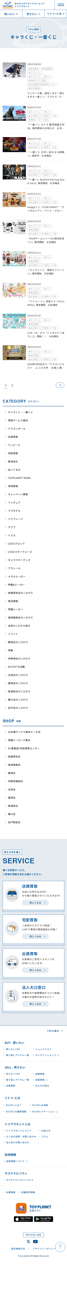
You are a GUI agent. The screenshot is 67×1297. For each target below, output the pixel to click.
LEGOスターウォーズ (20, 551)
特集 (10, 650)
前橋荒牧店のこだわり (20, 592)
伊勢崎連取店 (15, 781)
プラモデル (14, 510)
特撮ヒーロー (15, 609)
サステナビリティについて (20, 1179)
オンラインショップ (45, 1055)
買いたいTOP (13, 1049)
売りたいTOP (13, 1073)
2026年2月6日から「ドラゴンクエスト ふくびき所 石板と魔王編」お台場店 (45, 367)
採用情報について (15, 1161)
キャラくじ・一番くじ (20, 412)
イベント (13, 634)
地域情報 (13, 486)
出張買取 (10, 1085)
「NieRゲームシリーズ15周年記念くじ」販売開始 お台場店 (45, 240)
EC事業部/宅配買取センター (24, 748)
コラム (44, 1136)
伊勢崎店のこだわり (19, 658)
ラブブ (12, 527)
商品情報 (13, 601)
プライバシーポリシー (44, 1248)
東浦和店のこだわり (19, 691)
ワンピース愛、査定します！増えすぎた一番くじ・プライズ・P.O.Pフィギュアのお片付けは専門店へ (45, 98)
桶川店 (12, 814)
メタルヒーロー (17, 576)
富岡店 (12, 797)
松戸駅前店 (14, 822)
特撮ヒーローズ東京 (19, 740)
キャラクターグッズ (19, 560)
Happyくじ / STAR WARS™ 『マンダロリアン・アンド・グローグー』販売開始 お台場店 (45, 210)
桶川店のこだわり (18, 699)
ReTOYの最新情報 (16, 1111)
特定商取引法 (18, 1248)
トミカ (12, 535)
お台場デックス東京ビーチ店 (24, 732)
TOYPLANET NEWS (19, 478)
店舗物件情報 (28, 1192)
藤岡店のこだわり (18, 642)
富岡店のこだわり (18, 683)
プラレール (14, 568)
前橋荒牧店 (14, 756)
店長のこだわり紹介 (19, 625)
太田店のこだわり (18, 675)
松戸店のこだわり (18, 707)
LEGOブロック (16, 543)
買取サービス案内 (18, 420)
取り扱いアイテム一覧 (17, 1055)
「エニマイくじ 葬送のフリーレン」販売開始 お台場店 (45, 271)
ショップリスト (43, 1049)
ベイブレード (15, 519)
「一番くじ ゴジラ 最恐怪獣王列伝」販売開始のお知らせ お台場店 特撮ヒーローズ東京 (45, 128)
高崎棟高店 (14, 764)
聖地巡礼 (13, 461)
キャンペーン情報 (18, 494)
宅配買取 (13, 453)
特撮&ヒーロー (16, 584)
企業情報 (10, 1192)
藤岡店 (12, 773)
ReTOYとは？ (14, 1105)
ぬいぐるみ (14, 469)
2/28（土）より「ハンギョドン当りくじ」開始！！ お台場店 (45, 334)
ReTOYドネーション (43, 1111)
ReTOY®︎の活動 (16, 666)
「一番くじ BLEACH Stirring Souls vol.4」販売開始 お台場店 (45, 181)
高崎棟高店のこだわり (20, 617)
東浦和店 (13, 805)
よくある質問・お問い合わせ (21, 1136)
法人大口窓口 (42, 1085)
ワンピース (14, 445)
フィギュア (14, 502)
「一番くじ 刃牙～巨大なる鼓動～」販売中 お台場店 (45, 153)
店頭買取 (13, 436)
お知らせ (46, 1130)
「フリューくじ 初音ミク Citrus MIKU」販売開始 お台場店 (45, 303)
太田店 (12, 789)
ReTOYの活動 (40, 1105)
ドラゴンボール (17, 428)
